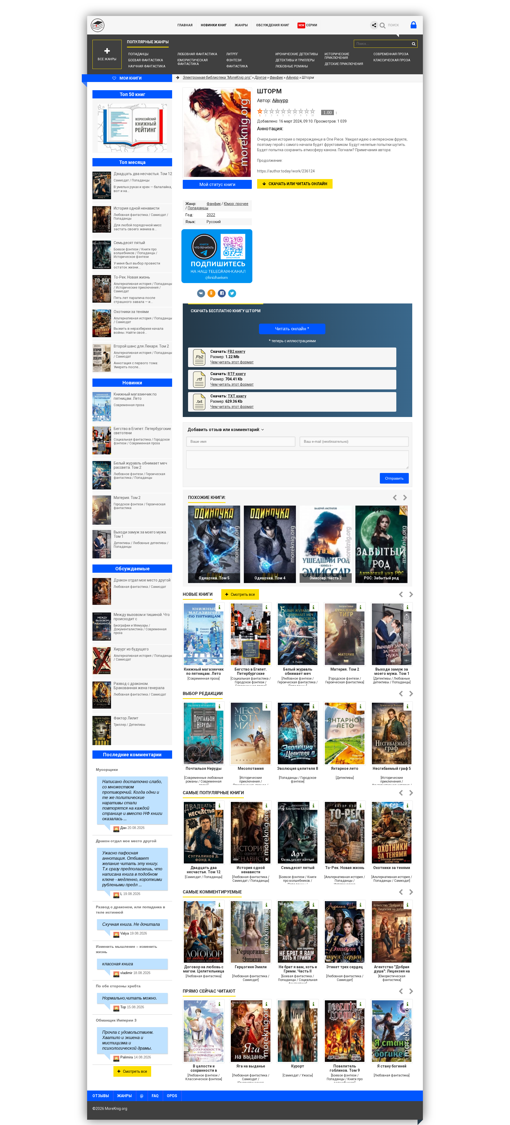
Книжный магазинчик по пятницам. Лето (204, 671)
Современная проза (390, 54)
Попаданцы (138, 54)
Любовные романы (291, 66)
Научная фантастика (146, 66)
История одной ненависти (251, 870)
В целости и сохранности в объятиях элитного (204, 1068)
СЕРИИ (308, 25)
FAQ (155, 1096)
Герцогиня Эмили (251, 967)
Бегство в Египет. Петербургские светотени (251, 671)
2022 (211, 215)
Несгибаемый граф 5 (392, 768)
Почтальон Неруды (204, 768)
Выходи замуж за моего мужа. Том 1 (391, 671)
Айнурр (292, 77)
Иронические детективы (296, 54)
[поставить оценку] (263, 112)
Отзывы (100, 1096)
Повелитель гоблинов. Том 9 (345, 1068)
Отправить (394, 478)
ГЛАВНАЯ (185, 25)
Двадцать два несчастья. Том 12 (203, 870)
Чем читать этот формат (232, 362)
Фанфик (214, 204)
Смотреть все (243, 594)
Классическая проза (391, 60)
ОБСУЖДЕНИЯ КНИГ (272, 25)
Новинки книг (214, 25)
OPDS (172, 1096)
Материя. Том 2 (344, 669)
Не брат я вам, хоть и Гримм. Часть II (298, 969)
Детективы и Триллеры (294, 60)
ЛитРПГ (232, 54)
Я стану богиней (391, 1066)
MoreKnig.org (127, 25)
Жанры (241, 25)
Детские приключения (344, 64)
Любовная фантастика (197, 54)
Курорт (297, 1066)
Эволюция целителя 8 (297, 768)
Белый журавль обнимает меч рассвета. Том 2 (297, 671)
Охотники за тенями (391, 868)
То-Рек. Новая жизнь (344, 868)
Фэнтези (233, 60)
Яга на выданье (250, 1066)
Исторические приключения (337, 56)
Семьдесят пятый (297, 868)
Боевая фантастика (145, 60)
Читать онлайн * (292, 328)
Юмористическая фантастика (192, 62)
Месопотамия (251, 768)
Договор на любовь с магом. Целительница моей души (203, 969)
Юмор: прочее (236, 204)
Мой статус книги (217, 184)
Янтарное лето (344, 768)
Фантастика (237, 66)
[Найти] (414, 44)
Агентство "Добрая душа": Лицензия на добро (392, 969)
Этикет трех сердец (344, 967)
